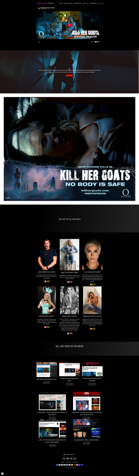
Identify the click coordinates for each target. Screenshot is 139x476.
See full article (46, 382)
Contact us (86, 3)
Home (61, 3)
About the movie (68, 3)
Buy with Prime (69, 75)
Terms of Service (68, 462)
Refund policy (93, 3)
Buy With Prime (77, 3)
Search (63, 462)
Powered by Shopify (73, 467)
